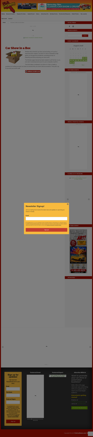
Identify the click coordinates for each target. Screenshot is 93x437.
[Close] (68, 204)
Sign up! (46, 229)
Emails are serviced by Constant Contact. (54, 225)
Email (27, 215)
